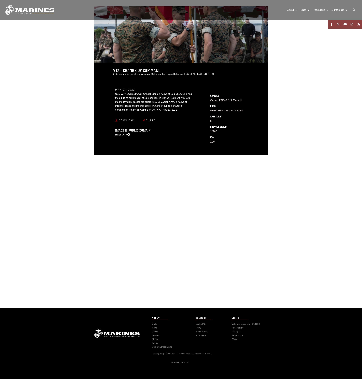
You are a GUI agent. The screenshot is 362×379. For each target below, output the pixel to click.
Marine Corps (117, 333)
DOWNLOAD (126, 120)
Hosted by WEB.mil (179, 362)
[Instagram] (351, 24)
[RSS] (358, 24)
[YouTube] (345, 24)
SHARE (150, 120)
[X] (338, 24)
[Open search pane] (354, 10)
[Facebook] (331, 24)
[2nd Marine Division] (29, 10)
